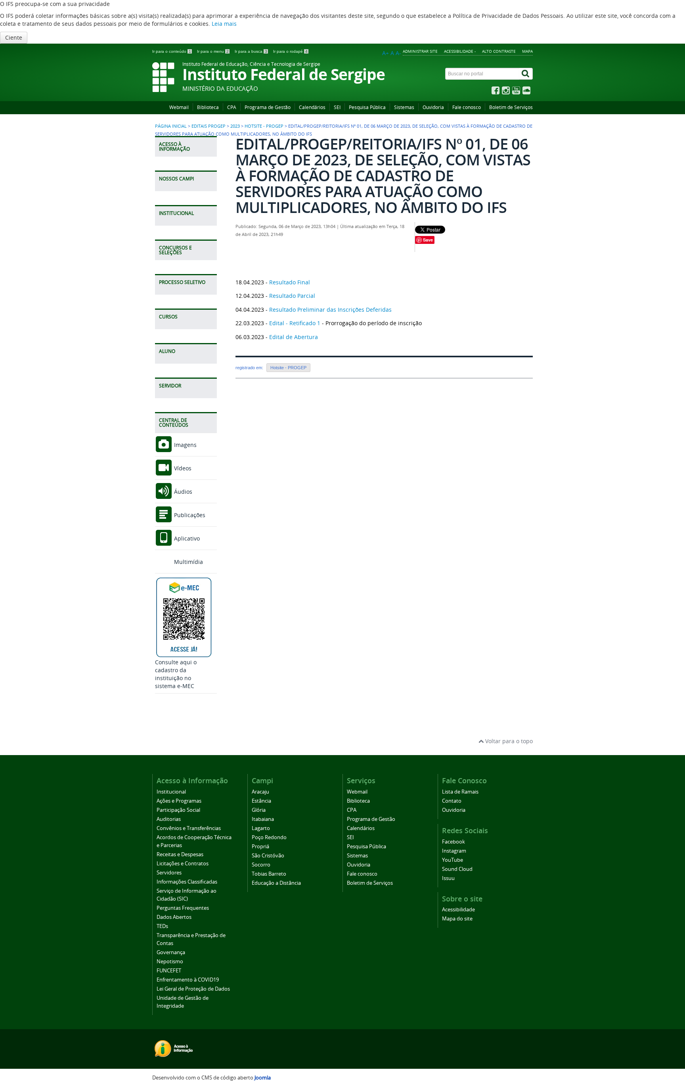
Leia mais (224, 23)
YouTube (452, 860)
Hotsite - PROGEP (264, 126)
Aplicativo (186, 538)
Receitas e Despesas (180, 854)
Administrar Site (420, 51)
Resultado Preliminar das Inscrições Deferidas (330, 309)
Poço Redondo (269, 837)
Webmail (179, 107)
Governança (171, 952)
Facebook (453, 841)
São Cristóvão (268, 855)
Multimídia (187, 562)
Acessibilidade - (460, 51)
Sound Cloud (457, 869)
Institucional (171, 791)
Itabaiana (263, 819)
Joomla (262, 1077)
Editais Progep (208, 126)
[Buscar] (526, 74)
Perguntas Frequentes (183, 908)
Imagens (184, 445)
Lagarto (261, 828)
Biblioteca (208, 107)
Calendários (312, 107)
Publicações (188, 515)
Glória (259, 810)
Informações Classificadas (187, 881)
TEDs (162, 926)
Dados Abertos (174, 917)
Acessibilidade (458, 909)
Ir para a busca (251, 51)
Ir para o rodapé (290, 51)
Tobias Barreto (269, 873)
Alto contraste (499, 51)
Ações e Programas (179, 801)
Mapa (527, 51)
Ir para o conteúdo (171, 51)
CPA (231, 107)
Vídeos (181, 468)
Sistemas (404, 107)
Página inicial (171, 126)
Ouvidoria (433, 107)
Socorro (261, 864)
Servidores (169, 872)
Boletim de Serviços (511, 107)
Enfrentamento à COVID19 (188, 979)
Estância (261, 801)
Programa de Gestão (268, 107)
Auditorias (169, 819)
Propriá (260, 846)
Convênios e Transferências (189, 828)
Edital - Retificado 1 (294, 323)
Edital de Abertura (293, 337)
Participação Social (178, 810)
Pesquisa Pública (367, 107)
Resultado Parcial (292, 295)
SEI (337, 107)
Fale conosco (466, 107)
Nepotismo (170, 961)
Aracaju (260, 791)
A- (398, 53)
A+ (385, 53)
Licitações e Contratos (183, 863)
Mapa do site (457, 918)
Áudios (182, 491)
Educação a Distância (276, 883)
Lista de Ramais (460, 791)
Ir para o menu (213, 51)
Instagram (454, 850)
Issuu (448, 878)
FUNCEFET (169, 970)
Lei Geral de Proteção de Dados (193, 988)
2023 (235, 126)
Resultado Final (289, 282)
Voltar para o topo (508, 741)
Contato (451, 801)
